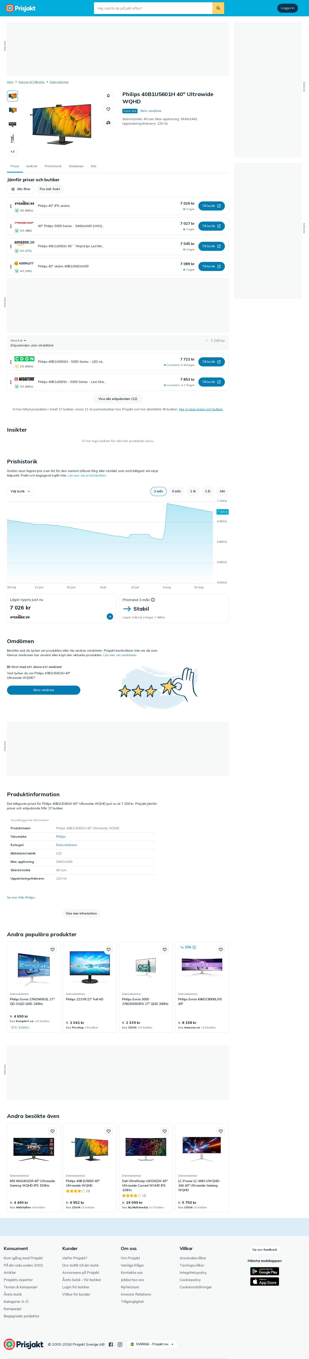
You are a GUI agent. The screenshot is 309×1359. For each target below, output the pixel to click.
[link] (33, 987)
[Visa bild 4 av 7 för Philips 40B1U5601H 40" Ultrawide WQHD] (12, 138)
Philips (61, 836)
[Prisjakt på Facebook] (111, 1344)
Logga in (287, 8)
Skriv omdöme (151, 111)
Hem (10, 82)
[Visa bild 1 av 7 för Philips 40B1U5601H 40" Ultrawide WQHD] (12, 96)
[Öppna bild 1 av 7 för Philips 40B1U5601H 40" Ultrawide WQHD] (60, 125)
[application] (118, 545)
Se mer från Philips (21, 897)
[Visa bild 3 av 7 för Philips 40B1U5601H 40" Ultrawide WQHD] (12, 124)
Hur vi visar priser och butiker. (201, 409)
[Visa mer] (10, 206)
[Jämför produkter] (108, 123)
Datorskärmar (59, 82)
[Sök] (218, 8)
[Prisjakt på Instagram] (120, 1344)
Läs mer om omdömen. (120, 655)
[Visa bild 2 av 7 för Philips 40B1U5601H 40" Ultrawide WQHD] (12, 110)
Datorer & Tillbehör (32, 82)
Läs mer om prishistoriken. (87, 475)
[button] (12, 152)
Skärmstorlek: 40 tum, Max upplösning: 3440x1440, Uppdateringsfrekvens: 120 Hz (160, 121)
